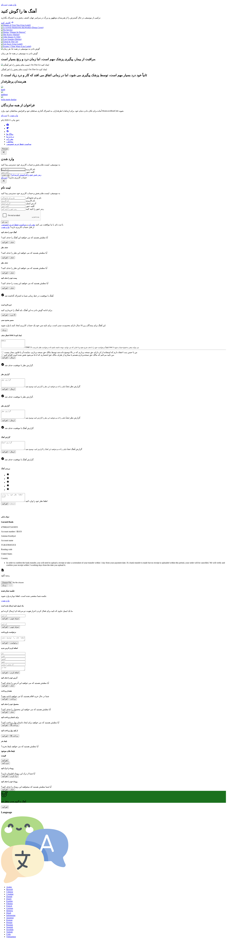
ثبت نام (4, 5)
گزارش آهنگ (76, 449)
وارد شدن (12, 5)
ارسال (12, 358)
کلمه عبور (30, 172)
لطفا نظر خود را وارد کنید (36, 501)
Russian (9, 925)
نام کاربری (30, 169)
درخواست (13, 643)
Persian (5, 149)
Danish (9, 896)
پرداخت (13, 699)
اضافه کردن (14, 673)
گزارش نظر (75, 386)
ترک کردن (14, 776)
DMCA (28, 347)
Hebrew (9, 911)
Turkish (9, 932)
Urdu (8, 934)
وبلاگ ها (9, 134)
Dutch (8, 899)
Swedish (9, 929)
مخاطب (9, 142)
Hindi (8, 913)
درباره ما (10, 137)
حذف (12, 242)
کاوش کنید (6, 23)
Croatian (9, 894)
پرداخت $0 (14, 725)
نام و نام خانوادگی (33, 198)
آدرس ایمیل (31, 203)
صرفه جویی (14, 618)
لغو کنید (5, 242)
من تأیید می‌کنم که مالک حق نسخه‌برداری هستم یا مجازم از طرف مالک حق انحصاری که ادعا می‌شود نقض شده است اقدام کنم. (59, 355)
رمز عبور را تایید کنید (35, 209)
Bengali (9, 889)
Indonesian (10, 915)
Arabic (9, 887)
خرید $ (12, 315)
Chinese (9, 892)
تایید (10, 585)
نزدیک (4, 330)
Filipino (9, 903)
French (9, 906)
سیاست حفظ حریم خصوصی (18, 144)
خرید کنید (5, 763)
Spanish (9, 927)
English (9, 901)
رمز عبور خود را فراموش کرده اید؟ (26, 175)
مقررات (9, 139)
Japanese (10, 918)
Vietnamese (11, 937)
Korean (9, 920)
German (9, 908)
